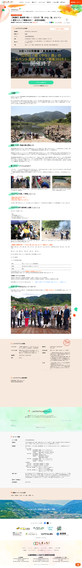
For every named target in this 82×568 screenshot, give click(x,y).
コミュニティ (27, 2)
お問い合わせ (62, 2)
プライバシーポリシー (32, 550)
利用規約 (24, 550)
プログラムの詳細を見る (41, 82)
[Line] (53, 22)
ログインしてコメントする (66, 420)
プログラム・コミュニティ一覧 (18, 11)
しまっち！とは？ (41, 2)
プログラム (21, 2)
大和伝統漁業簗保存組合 (29, 36)
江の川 (21, 495)
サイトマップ (49, 550)
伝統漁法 (16, 495)
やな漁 (12, 495)
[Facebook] (50, 22)
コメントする (57, 22)
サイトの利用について (42, 550)
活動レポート (34, 2)
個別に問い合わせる (41, 427)
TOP (11, 11)
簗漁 (26, 495)
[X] (51, 22)
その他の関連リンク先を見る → (41, 537)
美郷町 (26, 33)
